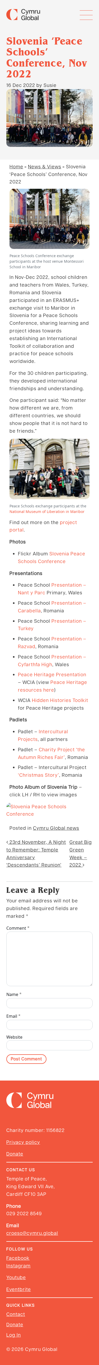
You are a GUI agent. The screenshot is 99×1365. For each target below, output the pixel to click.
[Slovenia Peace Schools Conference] (49, 810)
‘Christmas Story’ (38, 775)
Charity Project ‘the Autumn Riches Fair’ (51, 753)
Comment (18, 928)
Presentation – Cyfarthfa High (52, 660)
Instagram (18, 1265)
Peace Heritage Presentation (52, 674)
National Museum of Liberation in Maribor (47, 511)
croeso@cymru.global (32, 1233)
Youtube (16, 1277)
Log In (13, 1335)
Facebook (18, 1258)
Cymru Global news (56, 828)
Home (16, 166)
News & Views (44, 166)
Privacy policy (23, 1142)
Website (14, 1037)
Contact (15, 1314)
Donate (14, 1154)
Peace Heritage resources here (52, 686)
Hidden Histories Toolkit (60, 700)
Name (14, 994)
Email (13, 1016)
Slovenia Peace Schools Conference (51, 557)
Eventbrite (18, 1289)
